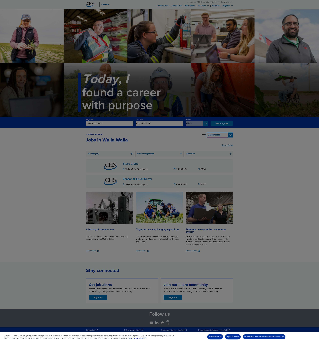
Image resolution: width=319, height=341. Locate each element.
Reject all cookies (233, 337)
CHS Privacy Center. (136, 338)
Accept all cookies (215, 337)
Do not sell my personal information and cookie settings (264, 337)
